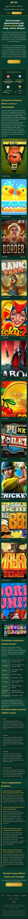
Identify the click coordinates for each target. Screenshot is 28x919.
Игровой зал (13, 6)
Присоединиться (17, 13)
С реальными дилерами (9, 9)
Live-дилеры (24, 895)
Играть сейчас (14, 61)
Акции (7, 6)
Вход (8, 13)
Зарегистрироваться (14, 884)
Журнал (22, 9)
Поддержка (19, 6)
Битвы (17, 9)
